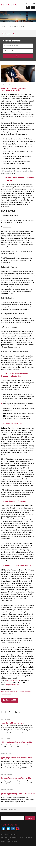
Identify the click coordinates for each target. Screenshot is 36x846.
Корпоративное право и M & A (10, 692)
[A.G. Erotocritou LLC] (9, 4)
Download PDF (11, 700)
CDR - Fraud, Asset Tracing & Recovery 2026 (16, 742)
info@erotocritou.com (12, 685)
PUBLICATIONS (11, 25)
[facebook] (13, 828)
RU (30, 4)
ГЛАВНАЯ (3, 25)
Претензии (4, 837)
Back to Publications (8, 809)
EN (26, 4)
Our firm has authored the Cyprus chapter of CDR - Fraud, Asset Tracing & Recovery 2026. (18, 746)
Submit (30, 818)
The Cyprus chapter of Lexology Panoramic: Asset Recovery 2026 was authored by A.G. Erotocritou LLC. (16, 782)
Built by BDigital (6, 841)
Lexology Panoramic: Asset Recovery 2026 (16, 778)
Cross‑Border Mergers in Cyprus (12, 723)
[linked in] (3, 828)
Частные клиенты (25, 692)
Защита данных (6, 694)
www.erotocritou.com (14, 680)
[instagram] (17, 828)
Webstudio (15, 841)
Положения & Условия (17, 837)
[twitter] (8, 828)
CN (34, 4)
